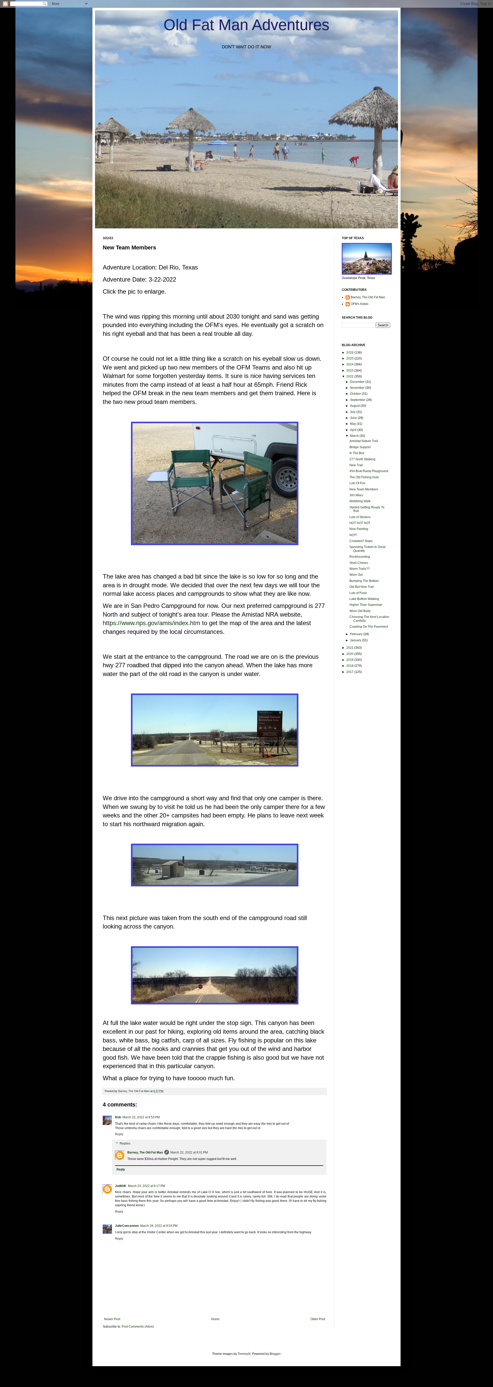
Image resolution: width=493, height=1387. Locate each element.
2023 (350, 370)
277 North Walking (362, 459)
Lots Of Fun (357, 483)
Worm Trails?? (359, 569)
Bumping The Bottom (364, 581)
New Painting (358, 529)
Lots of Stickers (360, 517)
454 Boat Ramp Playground (368, 471)
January (356, 640)
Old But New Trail (361, 587)
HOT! (353, 535)
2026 (350, 352)
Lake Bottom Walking (364, 599)
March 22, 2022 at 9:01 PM (189, 1152)
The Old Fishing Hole (364, 477)
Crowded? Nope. (361, 541)
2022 (350, 376)
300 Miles (356, 495)
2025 (350, 358)
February (356, 634)
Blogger (275, 1354)
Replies (125, 1143)
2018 (350, 666)
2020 (350, 654)
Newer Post (112, 1319)
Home (215, 1319)
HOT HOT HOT (359, 523)
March (354, 436)
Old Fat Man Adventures (246, 24)
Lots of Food (358, 593)
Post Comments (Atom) (138, 1326)
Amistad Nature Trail (363, 441)
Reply (119, 1134)
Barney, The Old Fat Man (145, 1152)
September (358, 400)
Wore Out (356, 575)
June (354, 418)
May (353, 424)
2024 (350, 364)
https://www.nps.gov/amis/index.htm (151, 622)
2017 (350, 672)
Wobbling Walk (360, 501)
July (353, 412)
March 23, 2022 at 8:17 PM (146, 1186)
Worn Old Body (360, 611)
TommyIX (244, 1354)
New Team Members (363, 489)
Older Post (317, 1319)
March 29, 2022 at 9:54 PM (158, 1226)
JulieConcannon (127, 1226)
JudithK (120, 1186)
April (353, 430)
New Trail (356, 465)
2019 (350, 660)
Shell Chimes (358, 563)
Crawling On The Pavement (368, 626)
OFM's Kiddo (359, 304)
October (356, 393)
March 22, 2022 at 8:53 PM (141, 1117)
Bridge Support (360, 447)
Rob (118, 1117)
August (355, 406)
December (357, 382)
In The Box (356, 453)
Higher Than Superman (365, 605)
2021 (350, 648)
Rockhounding (359, 557)
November (357, 388)
